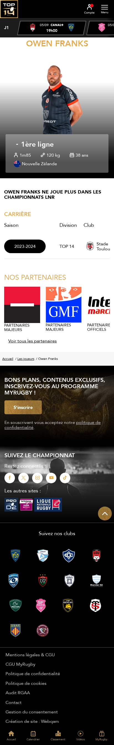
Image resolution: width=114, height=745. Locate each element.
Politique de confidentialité (33, 673)
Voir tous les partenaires (32, 340)
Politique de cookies (26, 683)
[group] (51, 28)
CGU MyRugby (20, 664)
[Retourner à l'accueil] (9, 19)
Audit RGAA (18, 692)
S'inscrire (23, 407)
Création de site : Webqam (32, 721)
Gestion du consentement (32, 711)
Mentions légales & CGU (30, 654)
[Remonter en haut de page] (105, 513)
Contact (14, 702)
